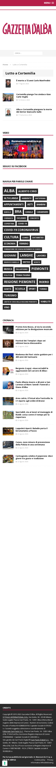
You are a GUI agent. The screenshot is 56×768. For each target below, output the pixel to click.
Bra (18, 211)
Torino (43, 289)
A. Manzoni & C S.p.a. (43, 757)
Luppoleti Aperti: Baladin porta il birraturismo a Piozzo (31, 429)
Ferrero (23, 243)
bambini (41, 204)
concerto (34, 218)
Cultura (11, 237)
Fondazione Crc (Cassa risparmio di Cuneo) (22, 249)
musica (8, 269)
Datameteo (38, 237)
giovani (10, 255)
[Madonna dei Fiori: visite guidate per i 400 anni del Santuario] (8, 360)
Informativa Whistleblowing (42, 762)
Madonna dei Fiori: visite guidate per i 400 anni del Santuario (34, 355)
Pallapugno (22, 269)
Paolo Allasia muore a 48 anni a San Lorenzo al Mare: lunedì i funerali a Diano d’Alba (33, 384)
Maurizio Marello (11, 262)
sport (32, 288)
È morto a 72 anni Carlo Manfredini (33, 80)
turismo (10, 295)
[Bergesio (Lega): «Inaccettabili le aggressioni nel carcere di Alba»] (8, 373)
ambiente (26, 198)
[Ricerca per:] (28, 53)
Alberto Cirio (27, 191)
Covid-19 (22, 223)
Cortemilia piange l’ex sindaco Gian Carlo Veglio (33, 95)
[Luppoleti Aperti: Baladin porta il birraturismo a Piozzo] (8, 433)
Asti (30, 204)
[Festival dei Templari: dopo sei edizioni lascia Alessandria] (8, 346)
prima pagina (23, 275)
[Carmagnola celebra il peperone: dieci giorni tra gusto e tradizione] (8, 461)
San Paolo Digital (22, 740)
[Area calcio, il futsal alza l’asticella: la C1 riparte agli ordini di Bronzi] (8, 403)
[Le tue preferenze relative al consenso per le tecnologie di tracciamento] (4, 763)
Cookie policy (39, 760)
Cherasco (8, 218)
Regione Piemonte (19, 282)
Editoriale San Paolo (11, 731)
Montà (37, 262)
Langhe (26, 255)
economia (9, 243)
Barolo (7, 212)
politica (8, 275)
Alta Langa (11, 198)
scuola (20, 288)
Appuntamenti (14, 204)
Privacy (50, 760)
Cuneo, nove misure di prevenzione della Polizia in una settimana (33, 443)
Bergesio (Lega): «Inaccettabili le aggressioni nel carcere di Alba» (32, 369)
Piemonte (39, 268)
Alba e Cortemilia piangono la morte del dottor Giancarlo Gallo (34, 110)
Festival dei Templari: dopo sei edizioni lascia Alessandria (31, 341)
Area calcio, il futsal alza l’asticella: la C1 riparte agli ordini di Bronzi (34, 399)
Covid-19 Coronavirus (21, 230)
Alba (9, 190)
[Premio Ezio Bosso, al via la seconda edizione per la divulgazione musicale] (8, 332)
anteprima (40, 198)
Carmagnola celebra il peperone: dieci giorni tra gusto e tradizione (34, 457)
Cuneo (25, 237)
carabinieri (42, 212)
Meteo (26, 262)
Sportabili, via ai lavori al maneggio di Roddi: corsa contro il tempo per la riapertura (34, 414)
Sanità (7, 289)
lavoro (41, 255)
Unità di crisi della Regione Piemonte (20, 302)
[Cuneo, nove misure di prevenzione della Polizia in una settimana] (8, 447)
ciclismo (21, 218)
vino (6, 307)
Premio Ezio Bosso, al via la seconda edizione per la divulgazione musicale (34, 328)
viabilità (46, 301)
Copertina (9, 223)
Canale (29, 212)
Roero (44, 282)
